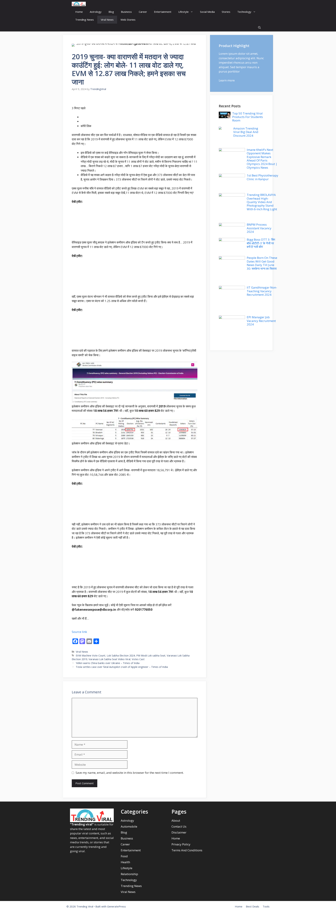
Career (143, 11)
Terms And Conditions (187, 850)
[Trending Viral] (79, 4)
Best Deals (252, 906)
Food (124, 856)
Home (79, 11)
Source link (79, 632)
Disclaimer (179, 832)
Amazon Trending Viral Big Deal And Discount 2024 (245, 132)
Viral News (107, 19)
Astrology (96, 11)
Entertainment (162, 11)
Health (125, 862)
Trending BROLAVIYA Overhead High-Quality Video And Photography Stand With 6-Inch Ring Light (262, 202)
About (176, 820)
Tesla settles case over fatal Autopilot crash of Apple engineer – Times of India (122, 667)
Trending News (84, 19)
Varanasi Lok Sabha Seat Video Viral (109, 659)
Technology (244, 11)
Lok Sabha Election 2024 (121, 655)
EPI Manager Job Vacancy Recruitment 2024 (261, 320)
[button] (259, 27)
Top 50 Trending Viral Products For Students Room (247, 117)
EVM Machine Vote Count (90, 655)
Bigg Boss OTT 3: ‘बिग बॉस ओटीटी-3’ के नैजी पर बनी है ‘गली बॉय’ (261, 243)
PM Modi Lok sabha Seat (150, 655)
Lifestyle (183, 11)
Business (126, 11)
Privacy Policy (181, 844)
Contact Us (179, 826)
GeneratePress (116, 906)
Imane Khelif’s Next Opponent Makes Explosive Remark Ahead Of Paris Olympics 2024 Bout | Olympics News (262, 159)
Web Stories (128, 19)
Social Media (207, 11)
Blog (111, 11)
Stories (226, 11)
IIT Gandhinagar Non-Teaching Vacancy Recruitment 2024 (262, 291)
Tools (266, 906)
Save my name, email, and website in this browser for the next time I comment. (130, 773)
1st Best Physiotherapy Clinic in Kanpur (262, 177)
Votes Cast (138, 659)
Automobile (129, 826)
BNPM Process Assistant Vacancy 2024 (259, 228)
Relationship (129, 874)
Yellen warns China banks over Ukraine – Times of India (107, 663)
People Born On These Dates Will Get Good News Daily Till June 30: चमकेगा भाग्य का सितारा (262, 263)
